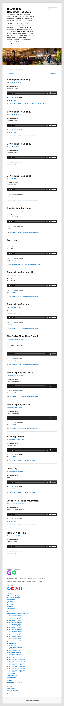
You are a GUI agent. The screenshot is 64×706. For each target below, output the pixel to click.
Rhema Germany (11, 679)
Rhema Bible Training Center (14, 682)
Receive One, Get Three (19, 207)
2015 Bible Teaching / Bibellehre (17, 672)
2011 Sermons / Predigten (15, 638)
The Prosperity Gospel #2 (20, 372)
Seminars (9, 611)
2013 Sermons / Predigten (15, 635)
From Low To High (16, 532)
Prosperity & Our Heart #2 (20, 272)
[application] (32, 93)
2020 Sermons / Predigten (15, 622)
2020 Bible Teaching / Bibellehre (17, 661)
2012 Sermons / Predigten (15, 636)
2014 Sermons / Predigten (36, 104)
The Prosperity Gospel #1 (20, 404)
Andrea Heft (10, 604)
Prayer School (12, 656)
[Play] (9, 93)
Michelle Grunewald (14, 649)
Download (15, 98)
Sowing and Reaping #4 (19, 79)
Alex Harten (14, 104)
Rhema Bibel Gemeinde (12, 690)
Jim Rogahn (10, 606)
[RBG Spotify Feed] (14, 574)
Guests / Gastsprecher (14, 650)
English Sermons (47, 104)
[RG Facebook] (20, 589)
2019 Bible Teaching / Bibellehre (17, 665)
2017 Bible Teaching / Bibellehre (17, 668)
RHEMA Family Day (12, 680)
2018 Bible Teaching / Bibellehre (17, 666)
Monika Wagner (15, 264)
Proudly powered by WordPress (32, 700)
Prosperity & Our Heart (18, 304)
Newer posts (53, 73)
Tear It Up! (12, 239)
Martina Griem (12, 643)
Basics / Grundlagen (14, 657)
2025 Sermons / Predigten (13, 597)
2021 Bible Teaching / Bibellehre (17, 663)
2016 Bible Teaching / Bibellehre (17, 670)
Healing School (11, 608)
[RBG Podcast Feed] (9, 574)
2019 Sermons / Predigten (15, 624)
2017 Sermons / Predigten (24, 104)
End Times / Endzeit (12, 610)
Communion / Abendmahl (15, 654)
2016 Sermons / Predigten (15, 629)
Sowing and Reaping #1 (19, 175)
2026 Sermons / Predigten (13, 596)
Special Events (11, 673)
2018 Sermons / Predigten (15, 626)
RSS (14, 100)
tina (20, 82)
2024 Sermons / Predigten (15, 615)
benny (20, 179)
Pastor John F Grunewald (15, 647)
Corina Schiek (10, 603)
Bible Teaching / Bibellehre (14, 652)
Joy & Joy (12, 468)
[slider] (54, 93)
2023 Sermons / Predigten (15, 617)
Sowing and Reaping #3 (19, 111)
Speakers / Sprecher (12, 642)
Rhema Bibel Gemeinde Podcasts (19, 10)
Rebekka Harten (13, 645)
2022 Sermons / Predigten (15, 620)
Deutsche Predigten (12, 675)
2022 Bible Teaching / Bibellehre (17, 659)
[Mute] (50, 93)
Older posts (10, 73)
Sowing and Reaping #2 (19, 143)
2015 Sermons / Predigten (15, 631)
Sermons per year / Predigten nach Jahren (18, 613)
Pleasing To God (15, 436)
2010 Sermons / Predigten (15, 640)
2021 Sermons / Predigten (15, 619)
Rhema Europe (10, 693)
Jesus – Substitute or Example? (23, 500)
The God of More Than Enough (23, 336)
